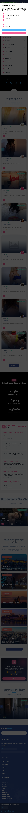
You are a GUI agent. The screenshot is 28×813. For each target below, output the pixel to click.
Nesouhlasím (14, 32)
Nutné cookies (8, 24)
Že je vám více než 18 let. (9, 13)
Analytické (7, 26)
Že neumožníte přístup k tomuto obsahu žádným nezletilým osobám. (13, 18)
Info (10, 24)
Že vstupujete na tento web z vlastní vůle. (12, 15)
